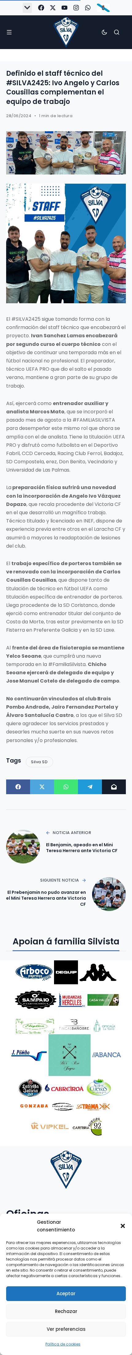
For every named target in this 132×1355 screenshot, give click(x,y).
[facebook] (41, 8)
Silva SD (39, 762)
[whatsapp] (88, 8)
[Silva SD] (65, 32)
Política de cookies (62, 1344)
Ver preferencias (66, 1329)
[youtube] (64, 8)
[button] (123, 1226)
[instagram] (76, 8)
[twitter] (53, 8)
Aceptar (66, 1293)
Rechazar (66, 1311)
